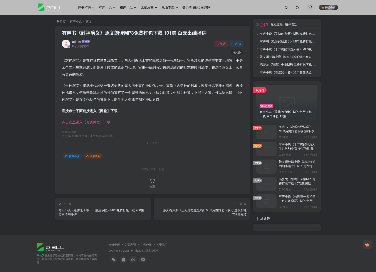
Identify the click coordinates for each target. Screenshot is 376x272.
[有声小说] (50, 246)
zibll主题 (143, 250)
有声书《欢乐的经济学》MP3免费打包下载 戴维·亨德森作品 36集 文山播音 (310, 41)
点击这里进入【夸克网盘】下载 (86, 121)
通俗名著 (95, 156)
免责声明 (130, 244)
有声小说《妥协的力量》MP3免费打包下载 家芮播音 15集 (299, 33)
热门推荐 (262, 24)
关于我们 (162, 244)
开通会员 (330, 7)
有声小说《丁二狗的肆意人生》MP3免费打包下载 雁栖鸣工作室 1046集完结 (311, 49)
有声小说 (76, 21)
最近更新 (277, 24)
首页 (62, 21)
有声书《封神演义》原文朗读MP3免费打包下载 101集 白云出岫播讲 (134, 32)
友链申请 (114, 244)
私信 (238, 44)
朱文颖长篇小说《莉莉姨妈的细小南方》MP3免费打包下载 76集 (303, 56)
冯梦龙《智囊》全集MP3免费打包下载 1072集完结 (294, 64)
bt (132, 250)
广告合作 (146, 244)
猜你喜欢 (291, 24)
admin (76, 41)
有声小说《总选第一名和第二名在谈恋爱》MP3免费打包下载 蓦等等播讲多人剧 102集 (297, 202)
